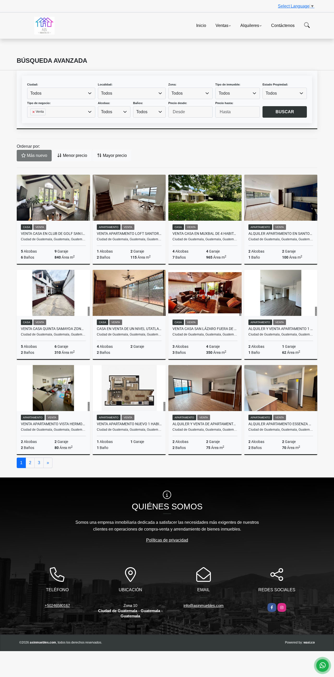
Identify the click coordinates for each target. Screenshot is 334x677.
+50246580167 (57, 605)
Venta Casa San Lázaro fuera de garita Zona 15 (204, 329)
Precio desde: (177, 103)
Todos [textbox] (35, 93)
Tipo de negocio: (39, 103)
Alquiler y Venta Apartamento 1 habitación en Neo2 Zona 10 (280, 329)
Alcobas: (104, 103)
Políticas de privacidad (167, 540)
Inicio (201, 25)
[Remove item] (34, 112)
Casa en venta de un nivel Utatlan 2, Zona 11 (129, 329)
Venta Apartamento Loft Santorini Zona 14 (129, 233)
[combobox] (61, 93)
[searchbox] (31, 120)
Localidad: (105, 84)
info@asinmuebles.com (203, 605)
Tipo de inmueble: (227, 84)
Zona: (172, 84)
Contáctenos (283, 25)
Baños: (138, 103)
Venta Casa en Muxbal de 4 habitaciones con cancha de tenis (204, 233)
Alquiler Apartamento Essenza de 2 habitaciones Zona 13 (280, 424)
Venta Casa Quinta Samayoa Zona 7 (53, 329)
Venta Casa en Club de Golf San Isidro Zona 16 (53, 233)
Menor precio (74, 155)
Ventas (222, 25)
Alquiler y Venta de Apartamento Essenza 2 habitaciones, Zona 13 (204, 424)
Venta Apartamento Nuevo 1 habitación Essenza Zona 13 (129, 424)
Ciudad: (32, 84)
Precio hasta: (224, 103)
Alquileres (249, 25)
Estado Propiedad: (275, 84)
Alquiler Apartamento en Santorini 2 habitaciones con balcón (280, 233)
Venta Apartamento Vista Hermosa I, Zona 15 (53, 424)
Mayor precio (114, 155)
